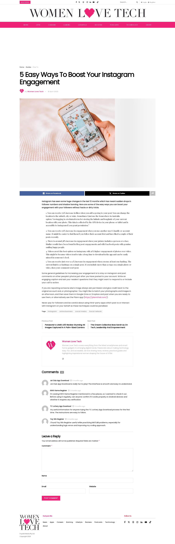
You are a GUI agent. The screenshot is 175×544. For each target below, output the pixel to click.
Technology (132, 25)
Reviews (98, 25)
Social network (95, 311)
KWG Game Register (58, 390)
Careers (52, 25)
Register (152, 2)
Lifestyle (82, 25)
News (26, 25)
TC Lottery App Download (60, 406)
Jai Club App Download (59, 380)
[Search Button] (136, 2)
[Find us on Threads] (83, 2)
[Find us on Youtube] (93, 2)
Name (44, 476)
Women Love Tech (36, 91)
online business (66, 311)
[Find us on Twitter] (79, 2)
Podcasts (114, 25)
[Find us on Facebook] (76, 2)
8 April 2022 (53, 91)
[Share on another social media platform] (152, 193)
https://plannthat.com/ (96, 297)
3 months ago (77, 381)
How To (35, 67)
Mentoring (25, 2)
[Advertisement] (87, 45)
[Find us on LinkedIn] (90, 2)
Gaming (66, 25)
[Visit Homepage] (87, 13)
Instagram (52, 311)
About (148, 25)
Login (144, 2)
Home (22, 67)
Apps (38, 25)
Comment (47, 446)
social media (81, 311)
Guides (28, 67)
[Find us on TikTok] (97, 2)
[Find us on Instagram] (87, 2)
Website (92, 486)
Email (44, 486)
